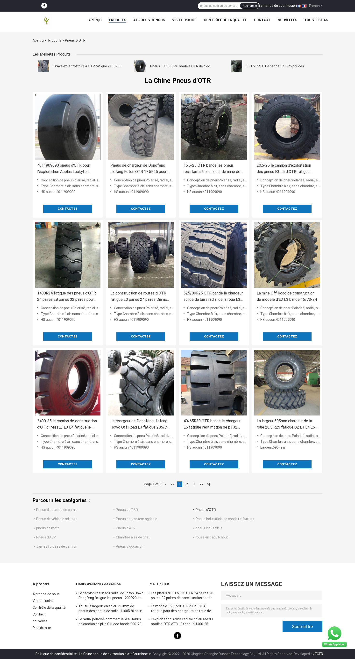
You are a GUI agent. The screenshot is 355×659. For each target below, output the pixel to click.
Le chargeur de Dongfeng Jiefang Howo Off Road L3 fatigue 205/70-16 (140, 424)
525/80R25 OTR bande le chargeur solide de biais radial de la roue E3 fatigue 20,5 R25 (213, 297)
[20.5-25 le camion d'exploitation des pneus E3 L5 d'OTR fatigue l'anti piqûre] (287, 127)
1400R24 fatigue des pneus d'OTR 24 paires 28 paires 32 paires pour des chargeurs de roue (66, 297)
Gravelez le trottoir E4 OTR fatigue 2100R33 (87, 66)
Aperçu (95, 20)
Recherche (249, 5)
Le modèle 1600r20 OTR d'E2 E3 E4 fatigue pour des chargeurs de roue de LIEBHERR (181, 609)
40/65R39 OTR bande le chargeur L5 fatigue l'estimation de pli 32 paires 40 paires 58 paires (212, 424)
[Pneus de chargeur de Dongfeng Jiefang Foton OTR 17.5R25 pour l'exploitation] (141, 127)
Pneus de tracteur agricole (136, 519)
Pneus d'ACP (46, 537)
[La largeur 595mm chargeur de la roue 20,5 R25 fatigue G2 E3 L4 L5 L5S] (287, 382)
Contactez (68, 208)
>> (201, 484)
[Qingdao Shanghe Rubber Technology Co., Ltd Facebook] (44, 6)
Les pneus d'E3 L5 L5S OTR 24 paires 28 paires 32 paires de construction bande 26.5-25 (182, 596)
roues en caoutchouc (212, 537)
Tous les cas (316, 20)
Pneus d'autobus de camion (57, 510)
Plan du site (42, 628)
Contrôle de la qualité (225, 20)
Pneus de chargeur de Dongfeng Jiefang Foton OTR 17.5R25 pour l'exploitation (138, 169)
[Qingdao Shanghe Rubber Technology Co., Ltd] (46, 21)
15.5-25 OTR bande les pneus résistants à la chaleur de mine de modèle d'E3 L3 (212, 169)
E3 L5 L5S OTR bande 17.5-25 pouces (275, 66)
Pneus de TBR (127, 510)
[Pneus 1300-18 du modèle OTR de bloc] (140, 66)
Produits (117, 20)
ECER (319, 654)
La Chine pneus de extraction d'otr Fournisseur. (115, 654)
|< (165, 484)
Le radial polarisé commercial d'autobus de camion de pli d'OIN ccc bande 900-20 (110, 621)
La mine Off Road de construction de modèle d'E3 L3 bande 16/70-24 (287, 296)
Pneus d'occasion (129, 546)
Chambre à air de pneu (133, 537)
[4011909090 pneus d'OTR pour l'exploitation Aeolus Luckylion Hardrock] (67, 127)
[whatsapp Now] (334, 636)
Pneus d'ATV (125, 528)
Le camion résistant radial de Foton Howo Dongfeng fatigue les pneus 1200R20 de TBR (110, 596)
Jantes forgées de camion (56, 546)
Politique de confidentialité (56, 654)
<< (172, 484)
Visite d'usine (184, 20)
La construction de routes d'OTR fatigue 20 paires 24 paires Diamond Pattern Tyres (140, 297)
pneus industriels (209, 528)
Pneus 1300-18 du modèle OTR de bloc (180, 66)
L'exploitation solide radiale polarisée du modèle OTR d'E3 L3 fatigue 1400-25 (182, 621)
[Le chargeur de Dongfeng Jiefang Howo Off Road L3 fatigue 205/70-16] (141, 382)
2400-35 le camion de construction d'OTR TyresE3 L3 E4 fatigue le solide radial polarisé (67, 424)
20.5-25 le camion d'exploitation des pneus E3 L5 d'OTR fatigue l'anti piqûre (284, 169)
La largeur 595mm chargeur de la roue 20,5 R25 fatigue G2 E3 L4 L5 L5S (286, 424)
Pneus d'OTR (206, 510)
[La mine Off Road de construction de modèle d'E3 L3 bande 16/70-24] (287, 255)
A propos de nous (149, 20)
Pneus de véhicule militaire (57, 519)
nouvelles (287, 20)
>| (208, 484)
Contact (262, 20)
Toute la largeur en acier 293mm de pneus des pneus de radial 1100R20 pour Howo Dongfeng (110, 609)
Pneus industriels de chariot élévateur (225, 519)
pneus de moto (48, 528)
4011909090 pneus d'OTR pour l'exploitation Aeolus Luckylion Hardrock (63, 169)
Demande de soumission (277, 5)
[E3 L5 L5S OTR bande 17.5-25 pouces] (236, 66)
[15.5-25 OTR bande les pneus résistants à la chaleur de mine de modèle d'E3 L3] (214, 127)
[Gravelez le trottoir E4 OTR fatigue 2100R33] (43, 66)
